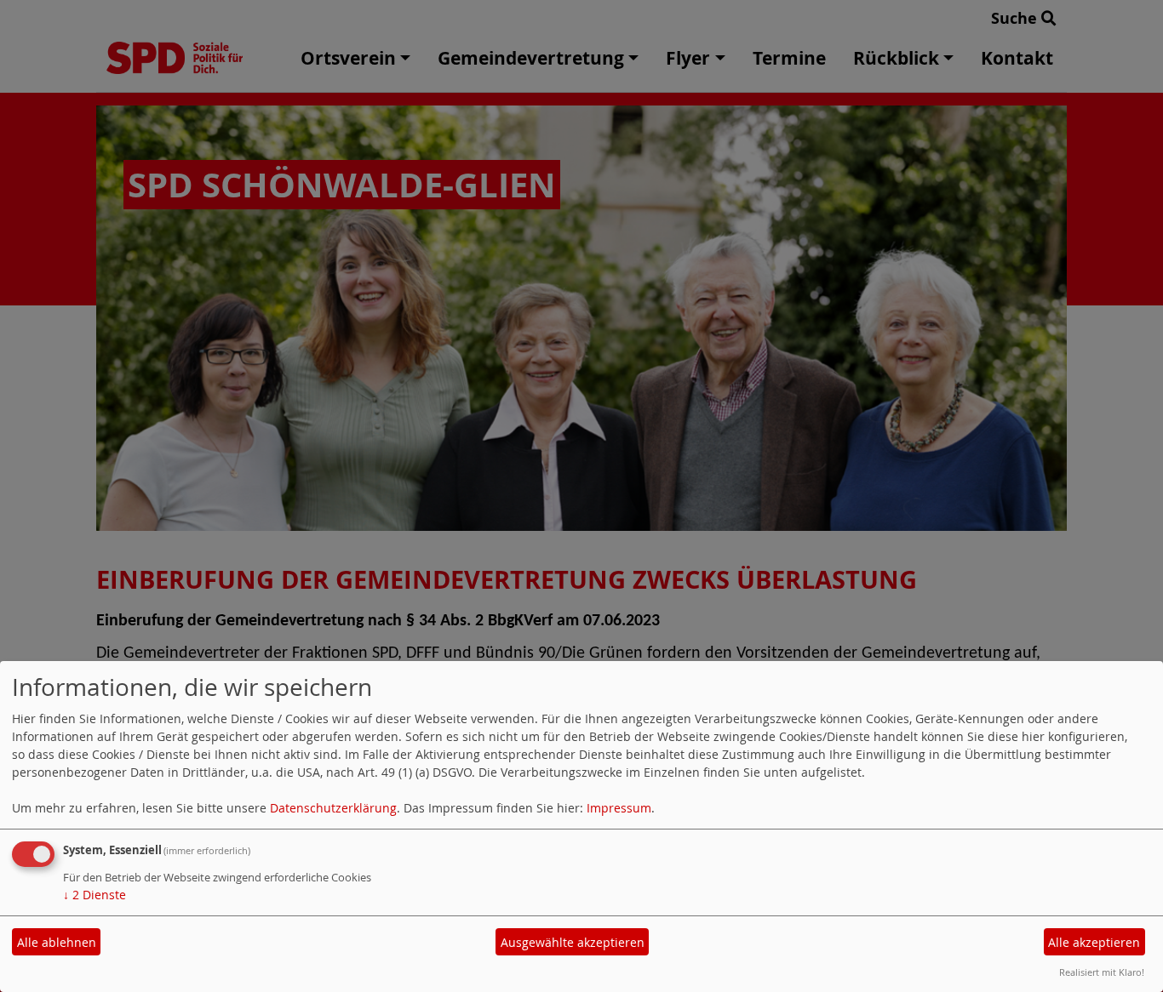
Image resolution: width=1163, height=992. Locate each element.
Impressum (619, 808)
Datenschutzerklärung (333, 808)
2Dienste (94, 895)
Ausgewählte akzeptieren (573, 942)
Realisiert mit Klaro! (1101, 972)
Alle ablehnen (56, 942)
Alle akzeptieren (1094, 942)
